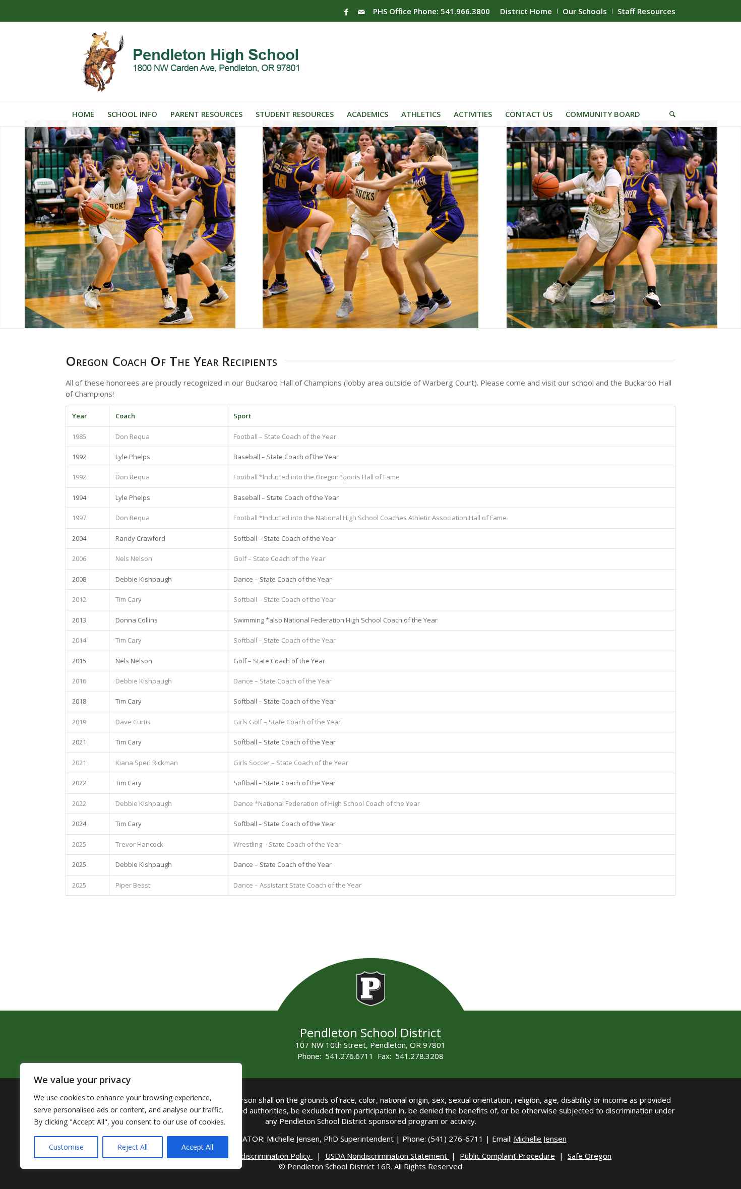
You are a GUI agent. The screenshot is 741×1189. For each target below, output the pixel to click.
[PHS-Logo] (198, 61)
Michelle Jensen (540, 1139)
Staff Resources (646, 11)
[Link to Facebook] (346, 11)
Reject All (132, 1147)
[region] (131, 1116)
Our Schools (585, 11)
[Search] (669, 114)
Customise (66, 1147)
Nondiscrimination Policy (270, 1156)
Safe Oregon (589, 1156)
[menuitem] (526, 11)
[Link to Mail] (361, 11)
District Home (526, 11)
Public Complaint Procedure (507, 1156)
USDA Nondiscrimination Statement (387, 1156)
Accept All (197, 1147)
